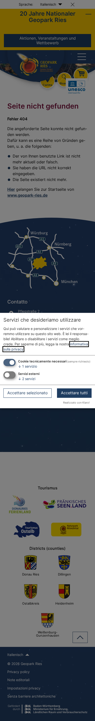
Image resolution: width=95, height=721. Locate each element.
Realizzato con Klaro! (76, 402)
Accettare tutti (74, 392)
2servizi (26, 379)
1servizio (27, 366)
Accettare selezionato (27, 392)
